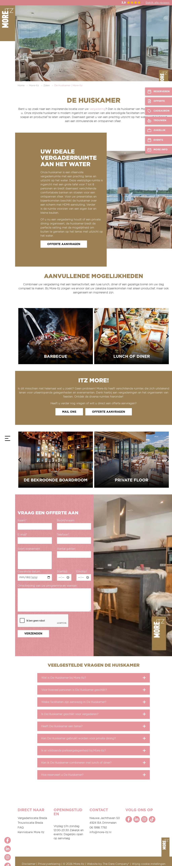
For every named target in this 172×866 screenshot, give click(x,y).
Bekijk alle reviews (157, 2)
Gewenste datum (29, 571)
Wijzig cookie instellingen (148, 864)
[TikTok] (152, 819)
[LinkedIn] (7, 849)
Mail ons (69, 412)
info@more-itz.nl (100, 832)
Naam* (22, 520)
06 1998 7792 (98, 827)
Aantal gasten (66, 549)
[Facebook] (7, 840)
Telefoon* (63, 534)
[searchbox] (20, 561)
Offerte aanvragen (108, 412)
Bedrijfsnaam (65, 520)
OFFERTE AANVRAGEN (63, 244)
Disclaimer (28, 864)
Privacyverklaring (49, 864)
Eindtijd (81, 571)
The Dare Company (115, 864)
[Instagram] (7, 857)
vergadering (97, 109)
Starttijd (62, 571)
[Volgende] (167, 336)
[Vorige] (19, 336)
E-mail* (22, 534)
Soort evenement (29, 549)
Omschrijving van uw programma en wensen (47, 585)
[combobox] (35, 560)
